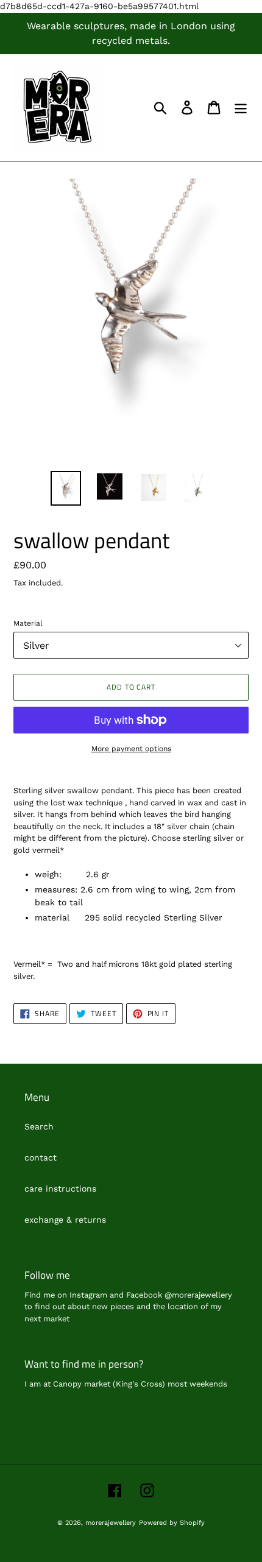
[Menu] (240, 107)
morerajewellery (110, 1523)
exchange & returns (65, 1220)
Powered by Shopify (172, 1523)
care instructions (60, 1188)
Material (28, 623)
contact (40, 1157)
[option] (66, 488)
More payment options (131, 748)
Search (39, 1126)
